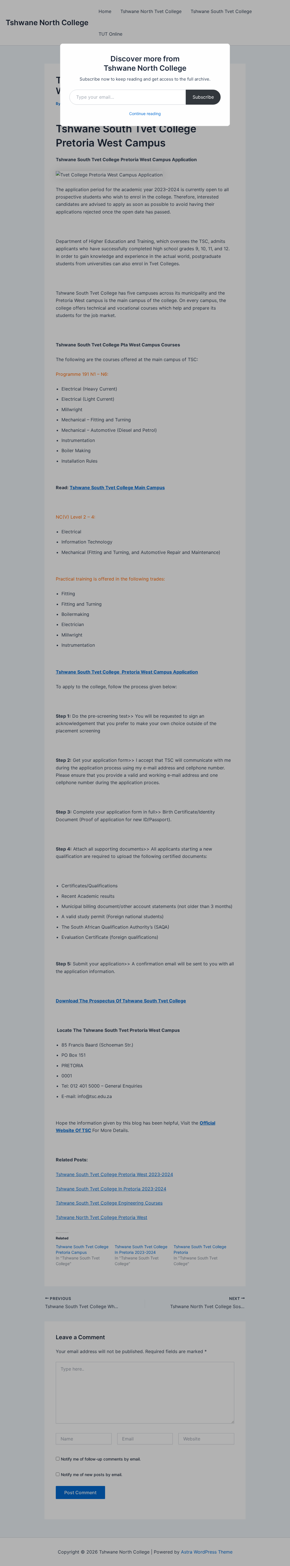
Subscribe (203, 97)
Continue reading (145, 113)
